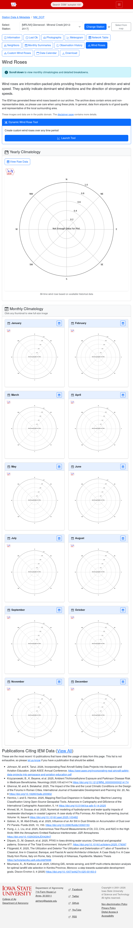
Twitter (75, 896)
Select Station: (6, 26)
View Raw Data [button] (18, 161)
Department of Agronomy (15, 903)
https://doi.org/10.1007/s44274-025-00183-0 (71, 871)
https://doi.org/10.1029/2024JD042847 (29, 836)
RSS (74, 916)
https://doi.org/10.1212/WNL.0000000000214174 (101, 782)
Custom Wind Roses (19, 53)
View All (64, 750)
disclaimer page (66, 114)
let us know (34, 760)
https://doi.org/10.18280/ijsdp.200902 (30, 794)
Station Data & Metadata (16, 17)
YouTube (76, 909)
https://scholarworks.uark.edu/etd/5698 (29, 860)
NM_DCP (38, 17)
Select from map (121, 26)
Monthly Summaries (39, 45)
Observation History (71, 45)
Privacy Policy (109, 908)
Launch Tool (68, 138)
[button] (59, 323)
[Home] (14, 4)
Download (71, 53)
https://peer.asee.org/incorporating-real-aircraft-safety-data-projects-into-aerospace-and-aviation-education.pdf (68, 772)
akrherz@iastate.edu (46, 900)
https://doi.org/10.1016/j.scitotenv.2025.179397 (99, 844)
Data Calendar (48, 53)
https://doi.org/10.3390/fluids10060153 (68, 825)
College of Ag (9, 899)
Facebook (77, 889)
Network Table (100, 37)
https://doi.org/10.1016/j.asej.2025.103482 (54, 817)
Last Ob (33, 37)
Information (13, 37)
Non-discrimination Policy (114, 904)
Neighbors (13, 45)
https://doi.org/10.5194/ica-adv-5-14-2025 (82, 805)
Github (75, 903)
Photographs (53, 37)
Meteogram (76, 37)
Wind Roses (98, 45)
